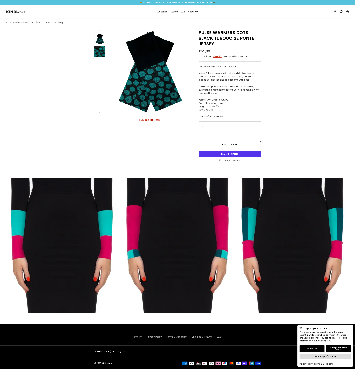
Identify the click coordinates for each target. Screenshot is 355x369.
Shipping (217, 56)
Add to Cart (229, 144)
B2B (183, 11)
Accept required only (338, 348)
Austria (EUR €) (102, 351)
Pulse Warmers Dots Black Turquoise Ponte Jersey (39, 22)
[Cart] (348, 12)
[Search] (341, 12)
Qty (201, 126)
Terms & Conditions (323, 363)
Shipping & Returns (202, 336)
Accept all (312, 348)
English (121, 351)
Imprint (138, 336)
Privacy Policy (306, 363)
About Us (193, 11)
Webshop (162, 11)
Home (8, 22)
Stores (174, 11)
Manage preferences (325, 356)
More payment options (229, 160)
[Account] (335, 12)
